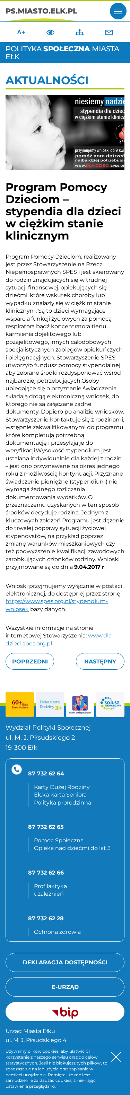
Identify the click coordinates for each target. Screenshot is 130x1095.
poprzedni (30, 661)
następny (100, 661)
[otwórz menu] (118, 11)
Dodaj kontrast (50, 32)
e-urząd (65, 987)
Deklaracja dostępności (65, 962)
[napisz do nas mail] (109, 32)
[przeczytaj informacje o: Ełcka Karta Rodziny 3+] (50, 704)
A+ (21, 32)
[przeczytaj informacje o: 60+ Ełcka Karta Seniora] (20, 704)
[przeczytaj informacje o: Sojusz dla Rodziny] (110, 704)
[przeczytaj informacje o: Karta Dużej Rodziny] (80, 704)
